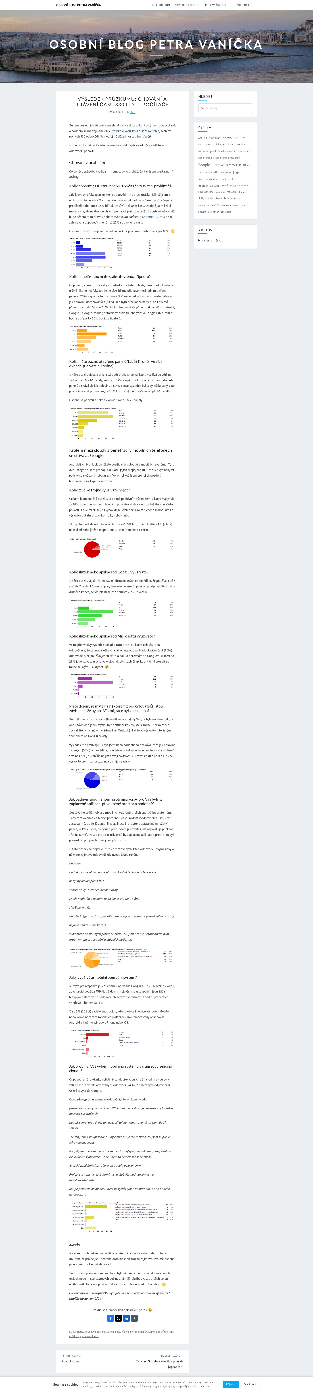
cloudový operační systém (99, 1331)
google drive (244, 151)
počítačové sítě (205, 191)
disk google (221, 144)
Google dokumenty (227, 151)
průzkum (74, 1336)
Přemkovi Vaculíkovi (124, 131)
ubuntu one (204, 205)
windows (226, 205)
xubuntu (202, 211)
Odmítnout (250, 1384)
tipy (226, 198)
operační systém (208, 185)
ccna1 (243, 137)
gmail (213, 151)
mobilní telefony (165, 1331)
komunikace (225, 172)
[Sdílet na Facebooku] (110, 1318)
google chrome (206, 157)
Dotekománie (150, 131)
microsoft (228, 179)
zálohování (214, 211)
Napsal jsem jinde (187, 5)
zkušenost (226, 211)
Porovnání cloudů (218, 5)
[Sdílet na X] (118, 1318)
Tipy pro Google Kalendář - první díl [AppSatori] (159, 1361)
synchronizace (214, 198)
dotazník (120, 1331)
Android (202, 137)
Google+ (205, 164)
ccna (236, 137)
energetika (240, 144)
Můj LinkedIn (161, 5)
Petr (132, 112)
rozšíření (231, 192)
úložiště (215, 205)
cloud (80, 1331)
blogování (215, 138)
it (240, 165)
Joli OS (246, 164)
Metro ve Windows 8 (209, 179)
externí (203, 151)
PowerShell (220, 191)
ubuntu (235, 198)
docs (230, 144)
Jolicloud (203, 172)
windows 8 (240, 205)
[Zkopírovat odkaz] (134, 1318)
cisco (201, 144)
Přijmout (231, 1384)
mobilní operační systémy (140, 1331)
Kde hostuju (245, 5)
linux (236, 172)
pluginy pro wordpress (239, 185)
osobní (224, 185)
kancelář (213, 172)
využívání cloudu (89, 1336)
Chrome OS (149, 217)
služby (201, 198)
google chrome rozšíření (227, 157)
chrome (219, 165)
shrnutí (241, 191)
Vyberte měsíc (211, 240)
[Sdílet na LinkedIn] (126, 1318)
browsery (227, 137)
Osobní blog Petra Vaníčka (78, 5)
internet (231, 165)
